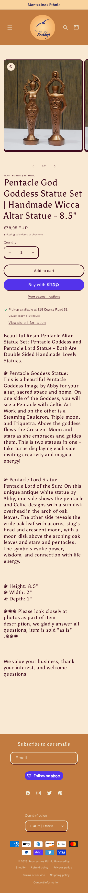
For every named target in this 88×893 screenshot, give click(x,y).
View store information (27, 323)
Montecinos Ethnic (41, 861)
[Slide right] (54, 166)
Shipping (9, 234)
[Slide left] (33, 166)
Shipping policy (60, 875)
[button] (9, 27)
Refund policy (40, 867)
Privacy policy (63, 867)
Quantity (10, 242)
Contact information (46, 882)
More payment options (44, 296)
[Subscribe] (71, 758)
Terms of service (34, 875)
